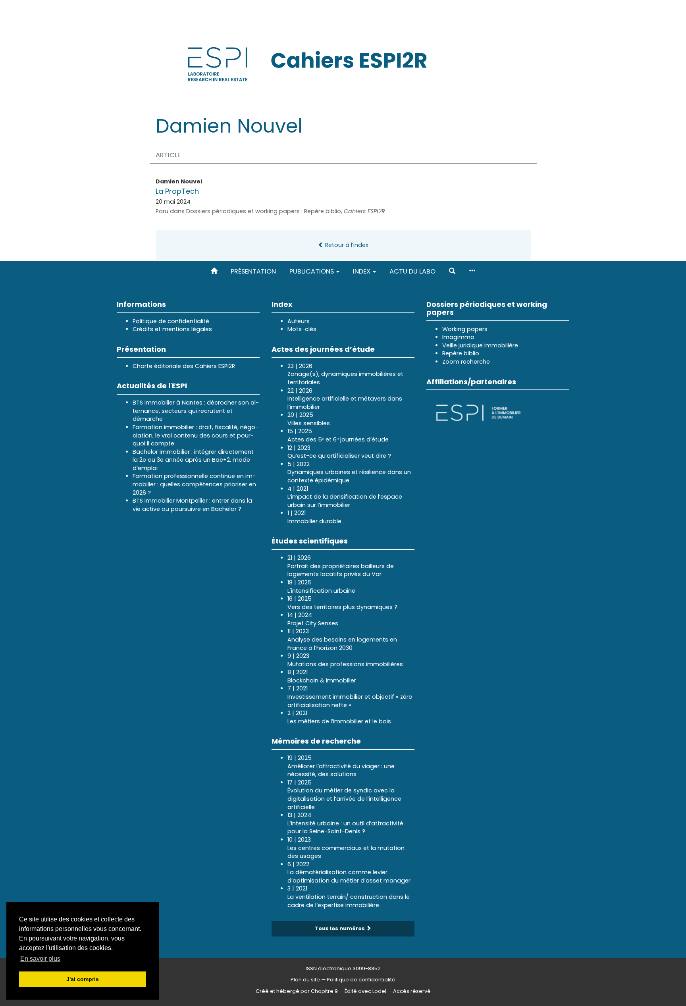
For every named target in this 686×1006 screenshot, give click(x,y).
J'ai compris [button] (82, 979)
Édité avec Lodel (365, 991)
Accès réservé (412, 991)
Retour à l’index (346, 245)
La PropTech (177, 191)
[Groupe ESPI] (478, 412)
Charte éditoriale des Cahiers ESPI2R (184, 366)
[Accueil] (214, 271)
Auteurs (298, 321)
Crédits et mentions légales (172, 329)
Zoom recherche (466, 362)
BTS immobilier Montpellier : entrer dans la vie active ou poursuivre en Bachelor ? (192, 505)
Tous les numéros (340, 928)
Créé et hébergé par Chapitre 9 (297, 991)
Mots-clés (301, 329)
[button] (452, 271)
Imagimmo (458, 337)
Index (362, 271)
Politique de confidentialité (171, 321)
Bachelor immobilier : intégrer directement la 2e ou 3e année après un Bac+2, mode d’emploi (193, 460)
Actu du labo (412, 271)
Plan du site (305, 979)
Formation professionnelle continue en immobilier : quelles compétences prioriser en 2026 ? (194, 484)
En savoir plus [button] (40, 958)
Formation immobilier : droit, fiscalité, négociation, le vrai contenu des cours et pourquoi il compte (195, 435)
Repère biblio (460, 353)
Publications (312, 271)
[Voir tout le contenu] (472, 271)
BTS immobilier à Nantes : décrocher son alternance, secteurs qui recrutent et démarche (196, 411)
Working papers (465, 329)
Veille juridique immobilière (480, 345)
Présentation (253, 271)
